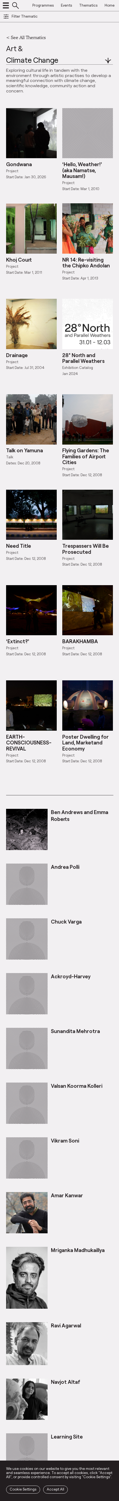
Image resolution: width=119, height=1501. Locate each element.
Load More (59, 783)
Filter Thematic (25, 16)
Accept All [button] (55, 1489)
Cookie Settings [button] (23, 1489)
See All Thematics (28, 37)
